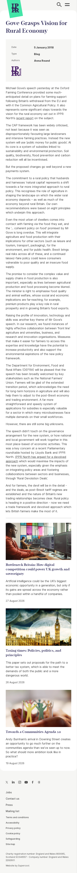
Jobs (9, 792)
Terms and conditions (17, 817)
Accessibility (12, 822)
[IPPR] (15, 8)
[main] (38, 387)
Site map (10, 844)
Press (9, 804)
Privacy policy (13, 828)
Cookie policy (13, 833)
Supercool (23, 865)
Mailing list (12, 811)
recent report (24, 118)
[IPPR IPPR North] (16, 70)
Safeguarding (13, 838)
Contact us (12, 798)
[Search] (59, 5)
